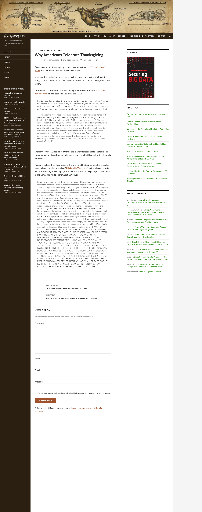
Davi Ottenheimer (70, 60)
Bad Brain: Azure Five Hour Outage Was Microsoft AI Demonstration (145, 265)
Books (87, 36)
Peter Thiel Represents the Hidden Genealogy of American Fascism (146, 235)
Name (37, 358)
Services (121, 36)
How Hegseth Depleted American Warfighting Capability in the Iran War (147, 243)
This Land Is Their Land (76, 168)
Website (39, 381)
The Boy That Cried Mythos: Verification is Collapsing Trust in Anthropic (15, 166)
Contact (161, 36)
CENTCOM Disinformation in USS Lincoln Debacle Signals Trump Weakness (145, 165)
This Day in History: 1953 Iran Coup (142, 151)
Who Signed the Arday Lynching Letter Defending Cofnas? (13, 187)
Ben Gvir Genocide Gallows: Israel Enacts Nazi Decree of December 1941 (146, 145)
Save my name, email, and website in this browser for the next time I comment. (74, 393)
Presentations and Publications (141, 36)
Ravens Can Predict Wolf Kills (14, 102)
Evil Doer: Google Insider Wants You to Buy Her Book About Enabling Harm (147, 220)
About (112, 36)
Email (37, 370)
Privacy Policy (100, 36)
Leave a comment (90, 60)
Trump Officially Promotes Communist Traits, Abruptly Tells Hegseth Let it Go (146, 157)
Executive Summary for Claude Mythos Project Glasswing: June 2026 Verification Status (147, 258)
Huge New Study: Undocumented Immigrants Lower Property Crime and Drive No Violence (145, 212)
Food (42, 50)
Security (58, 50)
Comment (40, 323)
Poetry (7, 62)
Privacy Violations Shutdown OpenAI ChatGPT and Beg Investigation (146, 228)
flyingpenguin (14, 35)
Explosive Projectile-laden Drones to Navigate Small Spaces (71, 296)
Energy (7, 67)
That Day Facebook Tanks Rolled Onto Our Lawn (66, 287)
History (49, 50)
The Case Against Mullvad (150, 271)
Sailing (7, 78)
